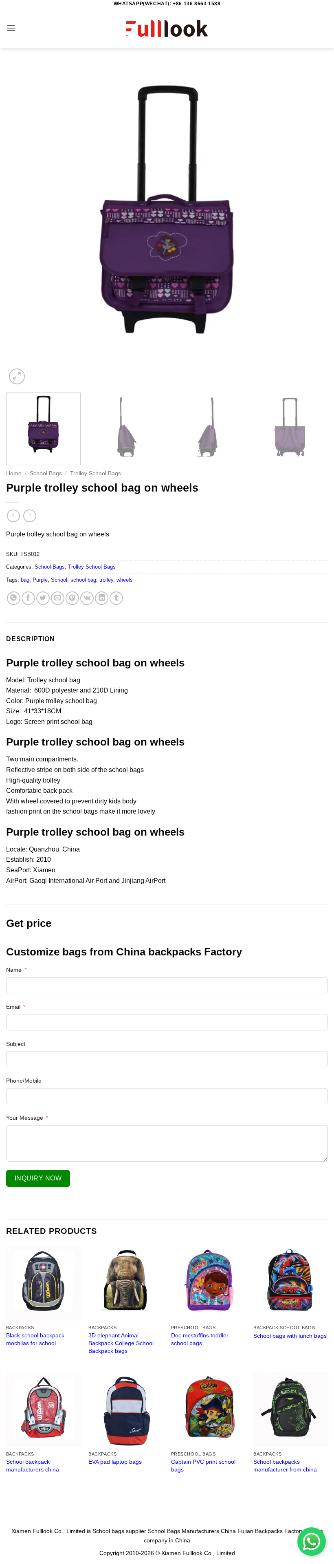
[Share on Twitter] (43, 598)
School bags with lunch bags (290, 1335)
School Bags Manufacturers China (192, 1531)
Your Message (24, 1117)
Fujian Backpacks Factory (270, 1531)
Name (14, 969)
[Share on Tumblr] (116, 598)
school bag (83, 580)
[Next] (311, 225)
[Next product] (13, 516)
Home (14, 473)
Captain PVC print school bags (203, 1465)
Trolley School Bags (95, 473)
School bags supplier (119, 1531)
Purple (40, 580)
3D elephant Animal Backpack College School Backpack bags (121, 1343)
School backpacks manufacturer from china (285, 1465)
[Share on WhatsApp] (13, 598)
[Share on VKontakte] (87, 598)
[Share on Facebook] (28, 598)
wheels (124, 580)
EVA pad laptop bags (115, 1461)
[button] (11, 28)
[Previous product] (29, 516)
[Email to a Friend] (57, 598)
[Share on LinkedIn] (101, 598)
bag (25, 580)
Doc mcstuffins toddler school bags (200, 1339)
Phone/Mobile (24, 1080)
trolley (106, 580)
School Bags (46, 473)
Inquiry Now (38, 1178)
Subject (15, 1044)
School (59, 580)
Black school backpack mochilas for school (35, 1339)
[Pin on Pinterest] (72, 598)
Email (13, 1007)
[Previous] (22, 225)
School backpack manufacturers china (32, 1465)
